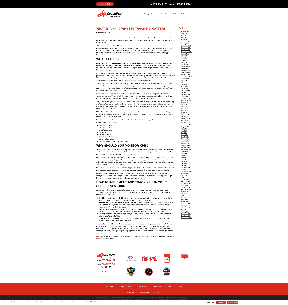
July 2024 (184, 80)
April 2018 (184, 200)
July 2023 (184, 104)
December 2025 (186, 46)
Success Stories (158, 286)
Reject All (220, 302)
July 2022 (184, 129)
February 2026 (185, 42)
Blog (180, 286)
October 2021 (185, 147)
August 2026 (185, 32)
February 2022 (185, 139)
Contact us (100, 239)
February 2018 (185, 204)
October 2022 (185, 123)
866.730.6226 (183, 4)
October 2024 (185, 74)
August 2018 (185, 191)
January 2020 (185, 165)
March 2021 (185, 161)
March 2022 (185, 137)
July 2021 (184, 153)
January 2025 (185, 68)
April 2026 (184, 38)
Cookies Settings (210, 302)
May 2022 (184, 133)
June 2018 (184, 196)
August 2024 (185, 78)
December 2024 (186, 70)
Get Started (106, 272)
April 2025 (184, 62)
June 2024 (184, 82)
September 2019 (186, 171)
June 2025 (184, 58)
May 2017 (184, 210)
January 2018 (185, 206)
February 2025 (185, 66)
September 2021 (186, 149)
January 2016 (185, 212)
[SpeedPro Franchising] (109, 14)
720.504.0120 (160, 4)
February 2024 (185, 90)
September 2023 (186, 100)
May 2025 (184, 60)
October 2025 (185, 50)
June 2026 (184, 34)
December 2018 (186, 183)
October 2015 (185, 216)
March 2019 (185, 179)
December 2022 (186, 119)
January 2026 (185, 44)
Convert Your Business (171, 14)
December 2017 (186, 208)
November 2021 (186, 145)
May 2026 (184, 36)
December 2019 (186, 167)
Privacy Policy (155, 292)
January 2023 (185, 117)
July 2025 (184, 56)
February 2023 (185, 115)
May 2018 (184, 198)
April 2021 (184, 159)
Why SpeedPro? (149, 14)
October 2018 (185, 187)
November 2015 (186, 214)
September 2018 (186, 189)
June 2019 (184, 177)
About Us (159, 14)
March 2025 (185, 64)
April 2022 (184, 135)
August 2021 (185, 151)
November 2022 (186, 121)
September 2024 (186, 76)
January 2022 (185, 141)
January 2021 (185, 163)
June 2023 (184, 106)
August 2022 (185, 127)
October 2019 (185, 169)
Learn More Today (105, 4)
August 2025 (185, 54)
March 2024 (185, 88)
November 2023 (186, 96)
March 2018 (185, 202)
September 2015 (186, 218)
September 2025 (186, 52)
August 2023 (185, 102)
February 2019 (185, 181)
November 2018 (186, 185)
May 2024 (184, 84)
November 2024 (186, 72)
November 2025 (186, 48)
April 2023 (184, 110)
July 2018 (184, 193)
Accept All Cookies (232, 302)
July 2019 (184, 175)
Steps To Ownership (142, 286)
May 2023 (184, 108)
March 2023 (185, 113)
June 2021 (184, 155)
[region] (144, 302)
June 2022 (184, 131)
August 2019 (185, 173)
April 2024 (184, 86)
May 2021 (184, 157)
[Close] (285, 302)
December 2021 (186, 143)
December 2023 (186, 94)
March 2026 (185, 40)
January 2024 (185, 92)
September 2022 (186, 125)
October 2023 (185, 98)
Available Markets (186, 14)
